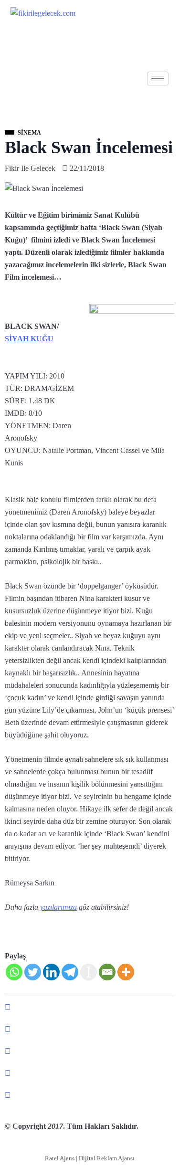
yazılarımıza (58, 907)
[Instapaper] (88, 972)
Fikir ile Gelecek (30, 168)
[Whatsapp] (14, 972)
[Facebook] (89, 1007)
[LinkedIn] (89, 1051)
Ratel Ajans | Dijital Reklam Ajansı (90, 1158)
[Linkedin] (51, 972)
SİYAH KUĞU (29, 339)
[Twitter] (32, 972)
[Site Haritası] (89, 1095)
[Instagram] (89, 1073)
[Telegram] (70, 972)
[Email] (107, 972)
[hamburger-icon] (157, 78)
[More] (125, 972)
